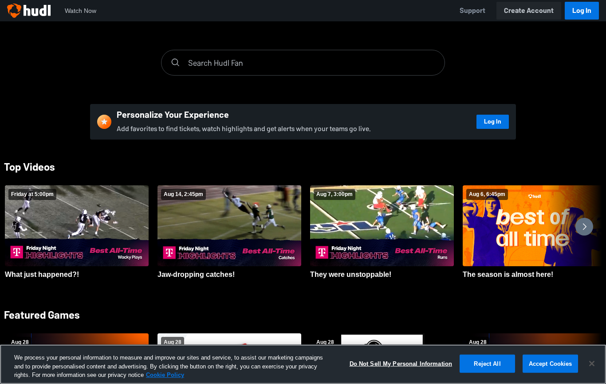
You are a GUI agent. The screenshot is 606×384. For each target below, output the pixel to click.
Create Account (529, 10)
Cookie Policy (165, 375)
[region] (303, 364)
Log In (581, 10)
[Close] (592, 363)
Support (472, 10)
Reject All (487, 363)
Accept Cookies (550, 363)
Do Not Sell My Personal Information (401, 363)
